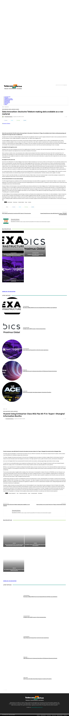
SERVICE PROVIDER (8, 99)
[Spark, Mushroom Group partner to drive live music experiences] (13, 269)
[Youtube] (16, 223)
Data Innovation (9, 202)
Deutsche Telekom (21, 202)
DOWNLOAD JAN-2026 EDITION (8, 291)
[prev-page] (3, 284)
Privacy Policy (49, 715)
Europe (17, 109)
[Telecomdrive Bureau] (3, 116)
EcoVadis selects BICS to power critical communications (35, 255)
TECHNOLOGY (7, 96)
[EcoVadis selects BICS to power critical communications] (35, 244)
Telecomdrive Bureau (9, 116)
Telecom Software (26, 327)
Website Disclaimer (60, 715)
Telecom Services (13, 278)
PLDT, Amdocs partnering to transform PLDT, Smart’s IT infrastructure (16, 213)
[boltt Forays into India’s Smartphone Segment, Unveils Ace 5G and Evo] (12, 392)
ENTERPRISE (7, 100)
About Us (38, 715)
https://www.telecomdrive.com (15, 220)
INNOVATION (7, 101)
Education (6, 103)
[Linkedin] (13, 223)
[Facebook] (11, 223)
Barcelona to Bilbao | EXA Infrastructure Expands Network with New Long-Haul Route (13, 255)
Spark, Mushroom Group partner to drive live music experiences (13, 281)
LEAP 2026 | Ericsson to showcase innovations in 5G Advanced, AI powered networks (40, 371)
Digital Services (12, 109)
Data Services (7, 106)
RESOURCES (7, 102)
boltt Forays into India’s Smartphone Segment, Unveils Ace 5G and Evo (37, 392)
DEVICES (6, 97)
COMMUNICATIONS (8, 98)
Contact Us (65, 715)
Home (3, 106)
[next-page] (5, 284)
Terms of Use (54, 715)
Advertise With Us (43, 715)
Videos (5, 104)
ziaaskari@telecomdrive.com (37, 707)
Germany (29, 202)
